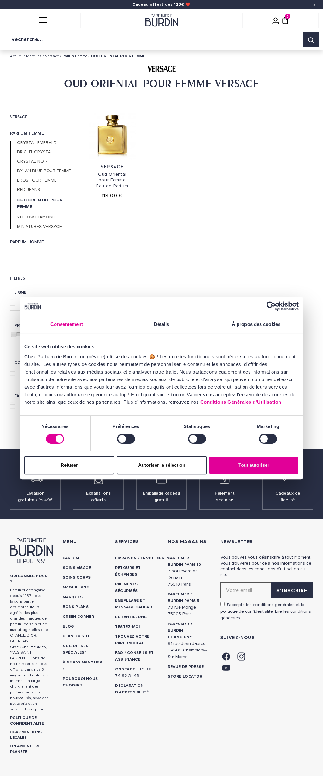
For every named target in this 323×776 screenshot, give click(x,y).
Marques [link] (73, 597)
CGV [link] (14, 732)
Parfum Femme (27, 133)
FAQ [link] (119, 653)
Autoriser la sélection (161, 465)
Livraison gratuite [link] (35, 496)
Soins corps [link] (77, 577)
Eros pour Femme (37, 180)
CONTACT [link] (125, 669)
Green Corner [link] (78, 616)
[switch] (126, 439)
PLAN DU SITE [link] (77, 636)
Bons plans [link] (76, 607)
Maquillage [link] (76, 587)
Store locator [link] (185, 676)
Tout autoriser (253, 465)
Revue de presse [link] (186, 666)
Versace (18, 116)
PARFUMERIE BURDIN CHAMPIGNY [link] (180, 631)
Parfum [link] (71, 558)
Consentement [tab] (66, 324)
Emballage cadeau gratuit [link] (161, 496)
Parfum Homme (27, 242)
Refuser (69, 465)
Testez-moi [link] (127, 626)
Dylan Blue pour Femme (44, 171)
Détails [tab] (161, 324)
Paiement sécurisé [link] (225, 496)
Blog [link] (68, 626)
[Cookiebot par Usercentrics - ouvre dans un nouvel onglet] (271, 306)
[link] (226, 656)
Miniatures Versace (39, 226)
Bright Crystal (35, 152)
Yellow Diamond (36, 217)
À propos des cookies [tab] (256, 324)
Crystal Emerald (37, 143)
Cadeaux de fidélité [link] (287, 496)
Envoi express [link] (156, 558)
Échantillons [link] (131, 617)
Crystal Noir (32, 161)
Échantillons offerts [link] (98, 496)
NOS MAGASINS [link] (187, 541)
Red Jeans (28, 190)
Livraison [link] (126, 558)
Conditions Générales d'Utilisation (240, 402)
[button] (42, 20)
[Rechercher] (311, 39)
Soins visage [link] (77, 567)
